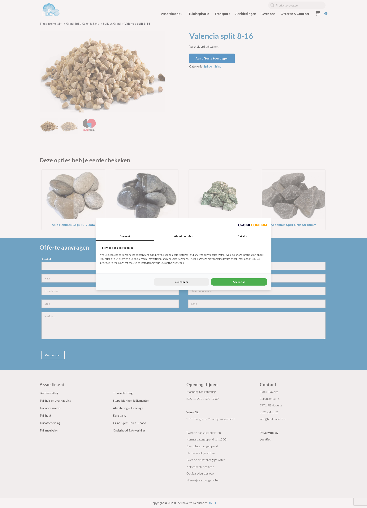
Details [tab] (242, 236)
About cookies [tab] (183, 236)
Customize (181, 281)
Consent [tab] (124, 236)
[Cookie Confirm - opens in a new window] (252, 224)
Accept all (239, 281)
